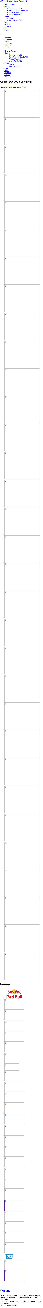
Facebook (8, 39)
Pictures (7, 26)
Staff (6, 22)
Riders (7, 7)
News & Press (10, 5)
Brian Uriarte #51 (15, 14)
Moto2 (11, 18)
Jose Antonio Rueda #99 (18, 10)
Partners (7, 30)
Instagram (8, 43)
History (7, 24)
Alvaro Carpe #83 (16, 12)
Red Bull (7, 38)
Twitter (7, 41)
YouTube (7, 45)
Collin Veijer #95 (15, 8)
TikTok (6, 47)
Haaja (14, 1305)
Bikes (6, 16)
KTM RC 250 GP (15, 20)
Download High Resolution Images (13, 87)
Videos (7, 28)
